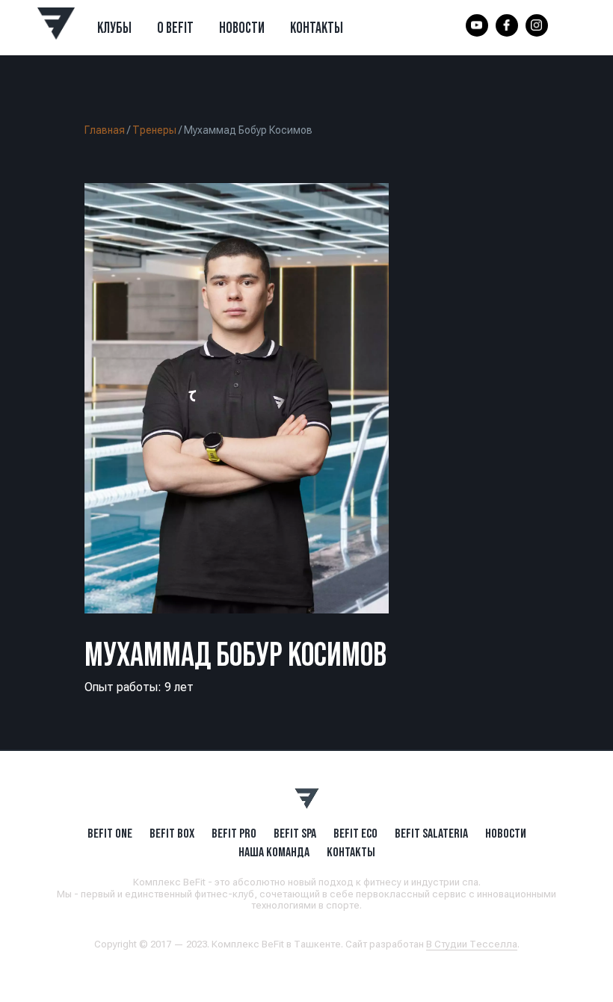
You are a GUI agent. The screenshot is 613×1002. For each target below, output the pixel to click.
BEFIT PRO (234, 833)
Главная (104, 130)
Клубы (114, 27)
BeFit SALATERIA (431, 833)
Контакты (316, 27)
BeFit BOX (172, 833)
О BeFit (175, 27)
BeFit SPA (295, 833)
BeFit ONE (109, 833)
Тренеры (154, 130)
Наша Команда (273, 851)
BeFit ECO (355, 833)
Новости (242, 27)
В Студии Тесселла (471, 944)
